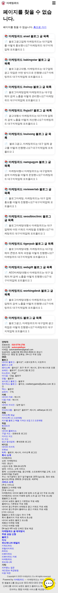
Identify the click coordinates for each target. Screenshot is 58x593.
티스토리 (6, 373)
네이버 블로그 (8, 362)
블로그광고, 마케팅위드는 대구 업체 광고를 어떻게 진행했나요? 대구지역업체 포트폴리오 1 (28, 148)
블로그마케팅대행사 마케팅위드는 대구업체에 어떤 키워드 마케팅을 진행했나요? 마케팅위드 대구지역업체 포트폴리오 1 (29, 229)
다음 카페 (6, 400)
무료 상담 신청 (9, 534)
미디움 (5, 376)
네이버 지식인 (8, 405)
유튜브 (5, 449)
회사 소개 (6, 455)
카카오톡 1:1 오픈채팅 (12, 418)
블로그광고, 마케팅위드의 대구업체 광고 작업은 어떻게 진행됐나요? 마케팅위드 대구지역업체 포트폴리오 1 (28, 327)
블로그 (5, 537)
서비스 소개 (7, 482)
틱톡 (4, 452)
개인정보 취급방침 (10, 570)
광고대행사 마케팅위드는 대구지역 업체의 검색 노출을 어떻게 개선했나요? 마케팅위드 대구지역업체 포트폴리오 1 (29, 119)
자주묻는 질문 (8, 568)
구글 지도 (6, 433)
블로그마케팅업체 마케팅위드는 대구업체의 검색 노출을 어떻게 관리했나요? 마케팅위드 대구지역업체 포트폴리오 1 (29, 96)
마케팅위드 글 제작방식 (13, 531)
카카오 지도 (7, 436)
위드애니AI (7, 562)
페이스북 (6, 368)
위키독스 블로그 (9, 384)
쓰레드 (5, 370)
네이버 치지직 (8, 447)
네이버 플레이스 (9, 431)
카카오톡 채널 (8, 415)
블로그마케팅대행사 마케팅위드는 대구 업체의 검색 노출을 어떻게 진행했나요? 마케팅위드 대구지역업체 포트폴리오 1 (29, 304)
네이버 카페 (7, 397)
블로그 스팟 (7, 365)
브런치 (5, 392)
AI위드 (5, 551)
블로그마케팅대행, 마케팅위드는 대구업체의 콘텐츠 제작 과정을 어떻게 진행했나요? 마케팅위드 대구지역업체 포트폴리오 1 (29, 253)
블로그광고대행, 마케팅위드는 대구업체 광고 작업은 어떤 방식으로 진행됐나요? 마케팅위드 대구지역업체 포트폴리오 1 (29, 73)
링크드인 (6, 426)
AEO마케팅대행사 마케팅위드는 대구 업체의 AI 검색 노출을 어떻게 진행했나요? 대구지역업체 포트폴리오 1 (28, 276)
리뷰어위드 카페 (9, 557)
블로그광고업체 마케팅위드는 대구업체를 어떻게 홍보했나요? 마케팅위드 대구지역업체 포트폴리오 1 (28, 45)
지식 (4, 540)
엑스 (4, 389)
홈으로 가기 (39, 27)
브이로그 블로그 (9, 381)
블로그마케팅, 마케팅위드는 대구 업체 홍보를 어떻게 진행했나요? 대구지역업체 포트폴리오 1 (28, 202)
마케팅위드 (12, 3)
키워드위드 (7, 546)
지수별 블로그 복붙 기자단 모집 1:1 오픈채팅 (22, 420)
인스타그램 (7, 410)
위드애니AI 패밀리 (11, 543)
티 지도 (5, 439)
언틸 (4, 378)
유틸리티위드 (8, 548)
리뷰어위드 (7, 554)
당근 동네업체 (8, 442)
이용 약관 (6, 573)
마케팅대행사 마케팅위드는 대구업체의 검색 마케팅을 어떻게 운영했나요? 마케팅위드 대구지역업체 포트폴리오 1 (28, 175)
